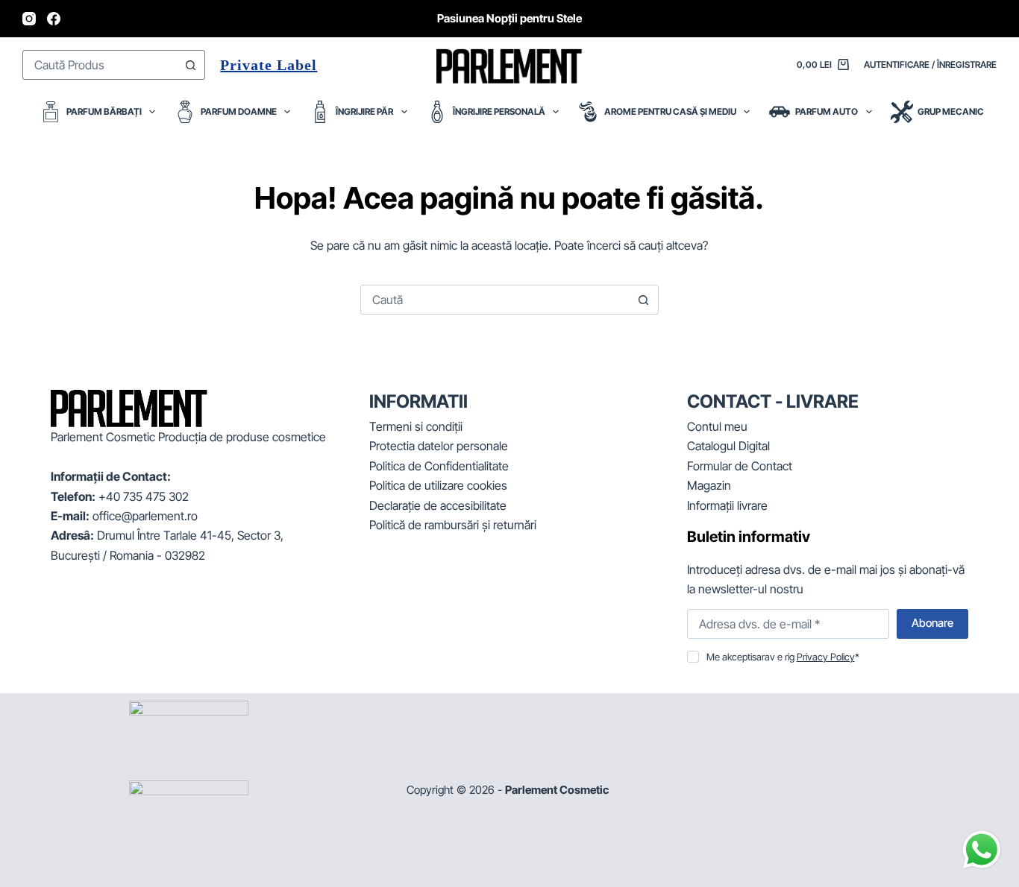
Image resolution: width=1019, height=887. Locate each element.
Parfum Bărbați (104, 111)
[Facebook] (53, 18)
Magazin (709, 485)
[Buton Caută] (190, 65)
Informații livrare (727, 505)
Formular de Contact (739, 465)
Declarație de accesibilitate (438, 505)
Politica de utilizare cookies (438, 485)
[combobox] (99, 65)
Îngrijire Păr (364, 111)
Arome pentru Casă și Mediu (670, 111)
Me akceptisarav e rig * (782, 657)
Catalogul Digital (728, 445)
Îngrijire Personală (499, 111)
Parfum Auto (826, 111)
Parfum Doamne (239, 111)
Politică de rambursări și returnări (452, 524)
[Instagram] (29, 18)
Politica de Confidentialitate (439, 465)
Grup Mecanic (951, 111)
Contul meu (717, 426)
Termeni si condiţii (416, 426)
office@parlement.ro (145, 515)
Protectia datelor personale (438, 445)
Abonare (932, 623)
